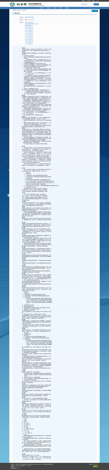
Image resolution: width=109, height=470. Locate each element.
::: (79, 0)
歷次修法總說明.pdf (29, 25)
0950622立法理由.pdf (29, 26)
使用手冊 (88, 0)
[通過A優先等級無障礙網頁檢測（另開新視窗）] (95, 466)
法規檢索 (54, 8)
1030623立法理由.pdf (29, 37)
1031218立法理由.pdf (29, 39)
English (97, 0)
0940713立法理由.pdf (29, 22)
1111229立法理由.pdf (29, 44)
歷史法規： (21, 19)
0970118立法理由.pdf (29, 28)
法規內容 (19, 10)
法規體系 (48, 8)
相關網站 (67, 8)
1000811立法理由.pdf (29, 31)
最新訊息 (42, 8)
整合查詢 (96, 4)
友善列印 (95, 10)
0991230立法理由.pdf (29, 30)
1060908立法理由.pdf (29, 40)
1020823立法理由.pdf (29, 36)
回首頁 (93, 0)
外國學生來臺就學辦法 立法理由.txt (32, 23)
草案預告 (61, 8)
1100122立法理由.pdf (29, 42)
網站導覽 (83, 0)
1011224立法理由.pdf (29, 34)
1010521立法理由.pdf (29, 33)
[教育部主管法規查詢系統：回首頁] (18, 2)
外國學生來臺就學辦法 (29, 17)
